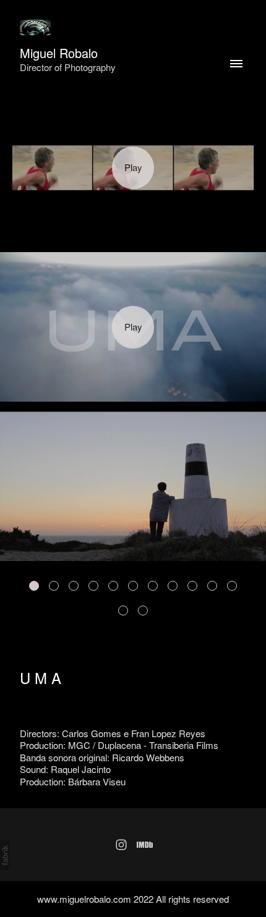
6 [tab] (133, 586)
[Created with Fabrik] (5, 855)
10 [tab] (212, 586)
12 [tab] (123, 610)
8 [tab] (173, 586)
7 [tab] (153, 586)
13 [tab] (143, 610)
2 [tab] (54, 586)
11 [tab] (232, 586)
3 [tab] (74, 586)
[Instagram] (121, 845)
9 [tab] (192, 586)
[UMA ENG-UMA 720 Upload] (133, 327)
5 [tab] (113, 586)
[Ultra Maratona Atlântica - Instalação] (133, 168)
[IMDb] (145, 845)
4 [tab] (93, 586)
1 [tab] (34, 586)
